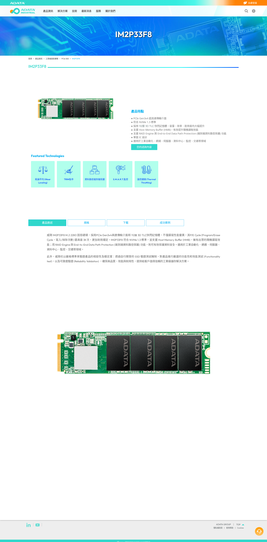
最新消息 (86, 11)
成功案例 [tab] (165, 222)
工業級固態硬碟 (52, 58)
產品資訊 (48, 11)
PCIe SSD (65, 58)
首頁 (30, 58)
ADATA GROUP (223, 524)
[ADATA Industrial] (22, 11)
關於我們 (110, 11)
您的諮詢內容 (144, 147)
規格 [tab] (86, 222)
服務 (98, 11)
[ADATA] (17, 3)
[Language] (253, 11)
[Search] (246, 11)
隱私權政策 (217, 528)
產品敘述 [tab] (47, 222)
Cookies (240, 528)
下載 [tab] (125, 222)
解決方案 (63, 11)
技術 (74, 11)
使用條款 (229, 528)
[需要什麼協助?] (259, 531)
